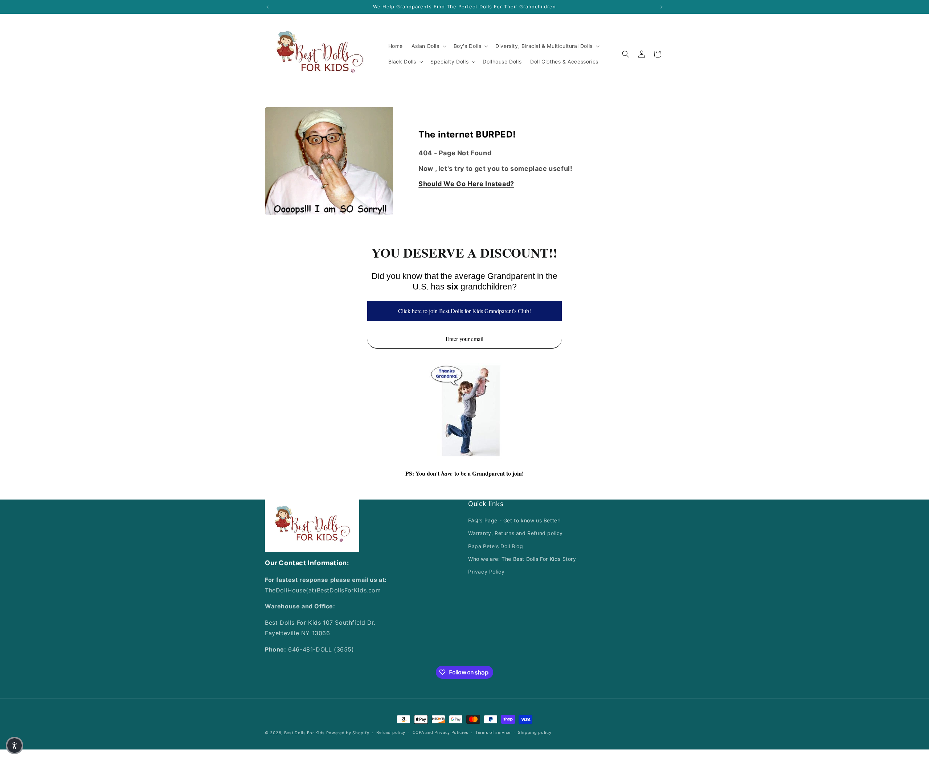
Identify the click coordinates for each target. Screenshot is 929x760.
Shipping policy (535, 732)
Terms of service (493, 732)
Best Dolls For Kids (304, 732)
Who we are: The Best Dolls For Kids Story (522, 559)
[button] (428, 46)
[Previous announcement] (267, 7)
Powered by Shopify (347, 732)
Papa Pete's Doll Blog (495, 546)
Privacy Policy (486, 571)
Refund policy (390, 732)
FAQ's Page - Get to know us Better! (514, 521)
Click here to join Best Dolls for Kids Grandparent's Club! (464, 311)
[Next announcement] (662, 7)
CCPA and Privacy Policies (440, 732)
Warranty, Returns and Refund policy (515, 533)
